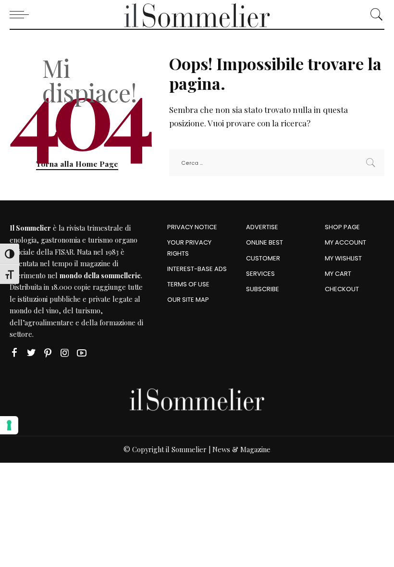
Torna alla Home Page (77, 164)
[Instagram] (65, 353)
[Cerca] (374, 14)
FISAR (64, 252)
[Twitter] (31, 353)
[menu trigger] (22, 14)
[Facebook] (14, 353)
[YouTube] (81, 353)
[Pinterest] (48, 353)
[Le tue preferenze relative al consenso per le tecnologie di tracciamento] (9, 425)
